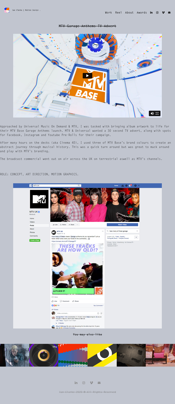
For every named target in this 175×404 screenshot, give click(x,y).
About (129, 12)
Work (108, 12)
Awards (142, 12)
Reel (118, 12)
